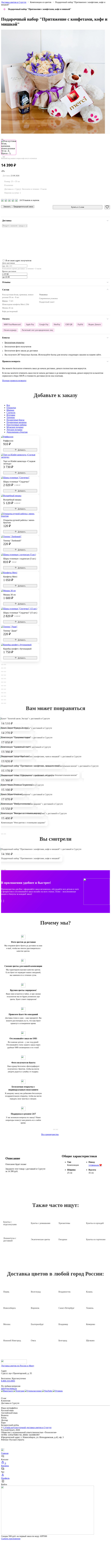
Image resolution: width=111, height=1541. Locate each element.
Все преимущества (50, 1134)
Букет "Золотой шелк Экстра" (15, 725)
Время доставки (9, 271)
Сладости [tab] (10, 412)
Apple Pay (30, 324)
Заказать (7, 207)
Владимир (63, 1324)
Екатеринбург (37, 1324)
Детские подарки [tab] (14, 429)
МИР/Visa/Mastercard (12, 324)
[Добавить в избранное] (107, 207)
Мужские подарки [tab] (14, 427)
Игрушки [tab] (10, 415)
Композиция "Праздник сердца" (16, 734)
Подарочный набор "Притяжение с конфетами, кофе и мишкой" (30, 856)
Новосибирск (9, 1308)
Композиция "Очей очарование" (16, 801)
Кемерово (90, 1324)
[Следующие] (5, 664)
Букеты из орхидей (95, 1223)
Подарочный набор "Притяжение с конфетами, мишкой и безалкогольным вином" (39, 772)
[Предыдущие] (2, 139)
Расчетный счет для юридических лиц (37, 330)
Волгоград (36, 1292)
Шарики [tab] (10, 410)
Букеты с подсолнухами (10, 1223)
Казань (89, 1292)
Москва (6, 1324)
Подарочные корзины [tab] (16, 422)
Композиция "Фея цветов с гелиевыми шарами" (23, 820)
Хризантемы (64, 1223)
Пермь (6, 1292)
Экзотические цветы (40, 1239)
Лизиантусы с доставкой (9, 1239)
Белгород (62, 1340)
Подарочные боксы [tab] (15, 420)
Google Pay (43, 324)
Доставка (11, 176)
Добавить (22, 450)
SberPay (57, 324)
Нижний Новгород (12, 1340)
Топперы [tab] (10, 417)
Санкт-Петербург (66, 1308)
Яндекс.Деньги (94, 324)
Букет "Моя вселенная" (12, 791)
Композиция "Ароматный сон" (15, 753)
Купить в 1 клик (77, 207)
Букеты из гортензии (95, 1239)
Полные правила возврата (14, 380)
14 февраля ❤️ (95, 1165)
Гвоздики (62, 1239)
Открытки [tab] (11, 408)
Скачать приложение (10, 1538)
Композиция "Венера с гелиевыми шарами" (21, 810)
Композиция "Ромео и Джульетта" (17, 782)
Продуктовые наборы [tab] (16, 425)
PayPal (80, 324)
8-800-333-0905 (8, 1381)
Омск (33, 1340)
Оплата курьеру (10, 330)
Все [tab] (8, 405)
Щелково (90, 1340)
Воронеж (35, 1308)
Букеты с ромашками (40, 1223)
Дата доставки (8, 263)
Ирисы (5, 301)
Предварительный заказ (23, 207)
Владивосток (64, 1292)
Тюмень (89, 1308)
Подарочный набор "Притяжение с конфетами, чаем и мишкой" (30, 763)
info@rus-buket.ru (9, 1388)
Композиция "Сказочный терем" (16, 744)
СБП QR (69, 324)
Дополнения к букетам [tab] (16, 432)
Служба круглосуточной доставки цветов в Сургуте (27, 1427)
